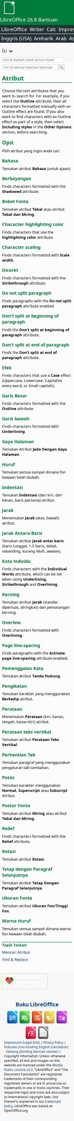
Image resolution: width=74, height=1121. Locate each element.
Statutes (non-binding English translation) (36, 1047)
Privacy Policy (53, 1042)
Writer (37, 29)
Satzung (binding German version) (32, 1051)
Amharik (43, 38)
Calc (51, 29)
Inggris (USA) (16, 38)
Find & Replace (15, 959)
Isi (4, 50)
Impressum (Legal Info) (22, 1042)
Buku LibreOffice (37, 1004)
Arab (61, 38)
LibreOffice (14, 29)
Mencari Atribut (16, 952)
